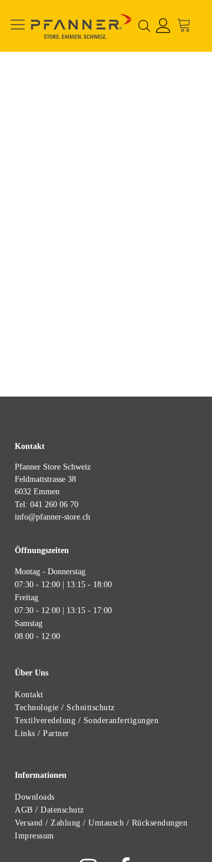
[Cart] (187, 25)
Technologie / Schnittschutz (65, 707)
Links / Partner (42, 733)
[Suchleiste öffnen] (144, 25)
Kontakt (29, 694)
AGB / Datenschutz (49, 809)
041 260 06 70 (54, 504)
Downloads (35, 796)
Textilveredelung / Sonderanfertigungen (86, 720)
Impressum (34, 835)
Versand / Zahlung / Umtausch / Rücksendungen (101, 822)
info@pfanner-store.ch (52, 516)
